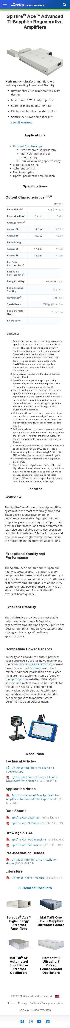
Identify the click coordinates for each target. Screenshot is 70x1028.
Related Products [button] (37, 888)
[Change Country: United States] (57, 996)
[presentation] (35, 514)
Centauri (35, 668)
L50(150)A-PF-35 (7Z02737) (35, 664)
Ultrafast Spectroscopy (27, 146)
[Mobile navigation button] (4, 4)
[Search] (64, 4)
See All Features (21, 122)
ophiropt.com (19, 679)
